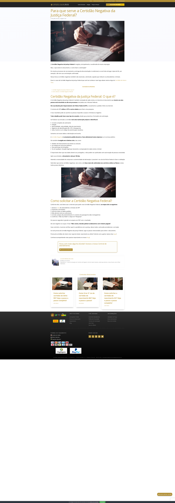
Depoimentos (73, 321)
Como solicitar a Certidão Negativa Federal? (62, 91)
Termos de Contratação (94, 321)
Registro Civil (63, 18)
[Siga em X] (93, 336)
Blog (71, 323)
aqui (115, 234)
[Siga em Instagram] (96, 336)
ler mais (56, 303)
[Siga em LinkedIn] (99, 336)
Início (91, 1)
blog (88, 237)
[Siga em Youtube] (102, 336)
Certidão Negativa (57, 137)
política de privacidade (94, 502)
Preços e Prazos (95, 4)
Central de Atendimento (98, 1)
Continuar (102, 502)
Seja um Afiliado (92, 325)
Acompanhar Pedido (110, 1)
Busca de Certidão (112, 321)
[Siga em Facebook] (90, 336)
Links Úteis (91, 323)
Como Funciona (81, 4)
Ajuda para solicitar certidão (165, 494)
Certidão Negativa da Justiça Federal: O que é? (62, 90)
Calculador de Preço (112, 317)
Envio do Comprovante (75, 319)
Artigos (88, 4)
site (58, 208)
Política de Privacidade (94, 319)
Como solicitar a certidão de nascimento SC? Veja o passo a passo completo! (112, 298)
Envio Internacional (120, 1)
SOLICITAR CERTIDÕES (115, 4)
